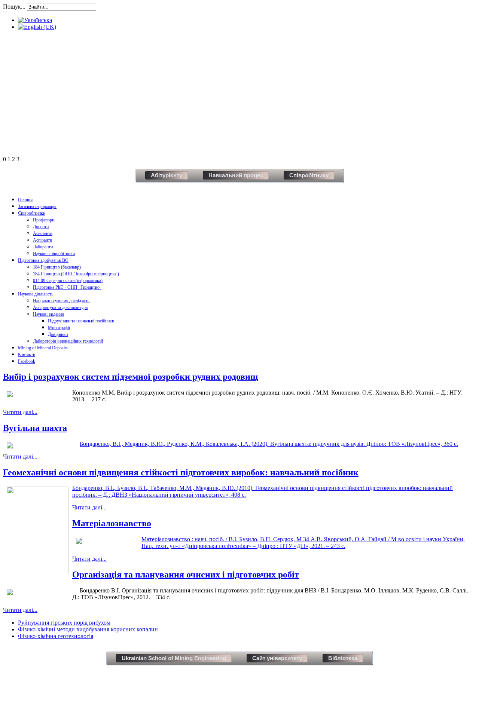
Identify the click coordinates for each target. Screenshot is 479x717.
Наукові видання (48, 314)
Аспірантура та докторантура (60, 307)
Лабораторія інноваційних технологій (68, 341)
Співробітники (31, 213)
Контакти (26, 354)
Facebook (26, 361)
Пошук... (14, 6)
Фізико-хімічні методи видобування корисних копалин (88, 629)
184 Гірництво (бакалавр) (57, 267)
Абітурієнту (166, 175)
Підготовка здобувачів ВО (43, 260)
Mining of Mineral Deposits (43, 347)
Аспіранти (42, 240)
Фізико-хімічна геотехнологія (55, 636)
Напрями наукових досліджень (61, 300)
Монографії (59, 327)
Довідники (58, 334)
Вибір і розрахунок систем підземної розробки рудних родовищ (130, 377)
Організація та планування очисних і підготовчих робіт (185, 574)
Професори (43, 220)
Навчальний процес (235, 175)
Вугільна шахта (35, 428)
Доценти (41, 226)
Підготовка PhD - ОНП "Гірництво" (67, 287)
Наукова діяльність (35, 294)
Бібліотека (342, 658)
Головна (25, 199)
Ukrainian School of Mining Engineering (174, 658)
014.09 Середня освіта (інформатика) (68, 280)
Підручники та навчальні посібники (81, 321)
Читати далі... (20, 412)
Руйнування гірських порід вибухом (64, 622)
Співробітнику (309, 175)
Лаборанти (43, 246)
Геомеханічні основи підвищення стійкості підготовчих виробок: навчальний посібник (181, 472)
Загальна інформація (37, 206)
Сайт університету (277, 658)
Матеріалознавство (111, 523)
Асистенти (42, 233)
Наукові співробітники (54, 253)
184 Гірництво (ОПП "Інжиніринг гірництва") (76, 273)
